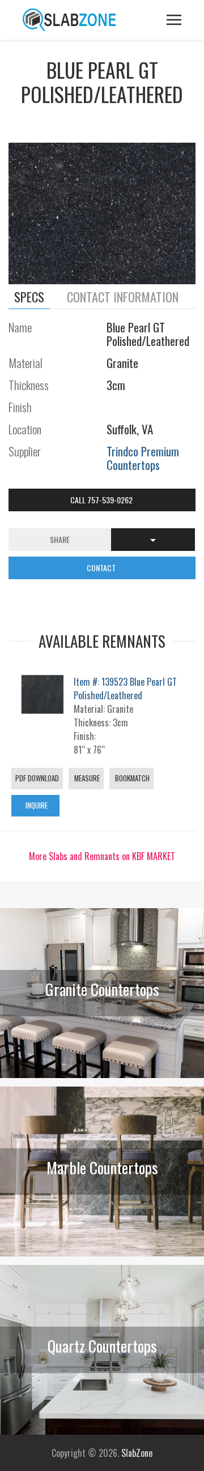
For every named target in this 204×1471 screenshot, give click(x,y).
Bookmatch (131, 778)
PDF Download (37, 778)
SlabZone (136, 1453)
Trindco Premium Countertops (143, 457)
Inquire (36, 805)
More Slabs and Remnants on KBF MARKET (102, 856)
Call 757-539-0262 (102, 500)
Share (60, 539)
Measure (86, 778)
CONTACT (102, 568)
